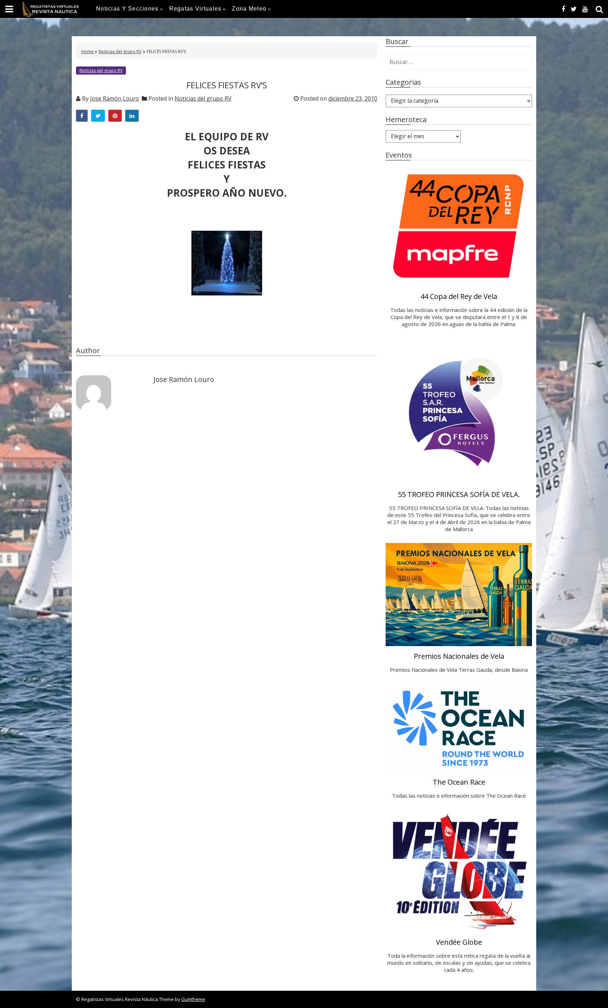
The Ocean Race (459, 782)
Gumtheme (193, 999)
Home (88, 52)
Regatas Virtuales (195, 9)
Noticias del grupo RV (120, 52)
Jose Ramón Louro (114, 98)
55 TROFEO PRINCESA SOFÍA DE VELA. (459, 494)
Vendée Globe (459, 942)
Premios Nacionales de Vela (459, 656)
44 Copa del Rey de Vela (458, 296)
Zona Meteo (249, 9)
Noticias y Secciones (127, 9)
